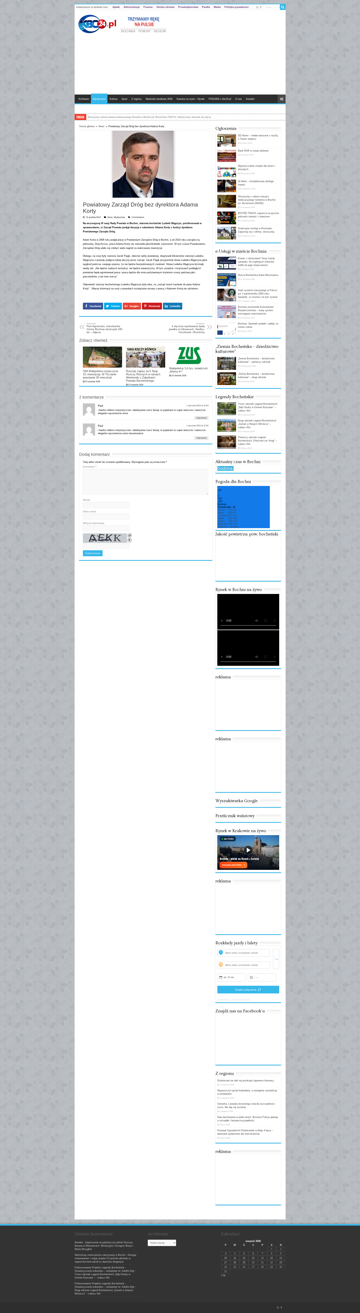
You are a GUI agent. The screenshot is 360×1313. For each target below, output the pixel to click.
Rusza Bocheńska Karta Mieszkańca (258, 275)
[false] (276, 959)
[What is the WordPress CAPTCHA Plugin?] (105, 538)
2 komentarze (138, 217)
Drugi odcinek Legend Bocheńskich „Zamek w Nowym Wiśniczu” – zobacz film (257, 424)
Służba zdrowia (165, 7)
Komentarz (89, 466)
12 (244, 1258)
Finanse (148, 7)
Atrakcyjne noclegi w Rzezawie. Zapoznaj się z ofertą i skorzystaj (121, 117)
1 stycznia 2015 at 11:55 (197, 425)
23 (280, 1262)
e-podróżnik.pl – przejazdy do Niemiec (233, 1000)
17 (225, 1262)
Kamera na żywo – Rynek (191, 99)
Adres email (89, 511)
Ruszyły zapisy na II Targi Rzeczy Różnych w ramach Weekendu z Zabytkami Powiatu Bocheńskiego (143, 375)
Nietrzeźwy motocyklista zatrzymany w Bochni (100, 1255)
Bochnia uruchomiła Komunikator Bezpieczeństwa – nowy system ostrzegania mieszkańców (256, 310)
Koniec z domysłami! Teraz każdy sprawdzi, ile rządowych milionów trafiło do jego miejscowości (256, 262)
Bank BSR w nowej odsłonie (253, 150)
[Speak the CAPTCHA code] (129, 540)
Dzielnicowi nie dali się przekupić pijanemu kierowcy (245, 1080)
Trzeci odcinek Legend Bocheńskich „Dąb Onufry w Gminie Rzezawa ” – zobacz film (257, 407)
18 (234, 1262)
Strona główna (86, 126)
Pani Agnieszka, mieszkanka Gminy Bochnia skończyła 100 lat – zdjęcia (104, 328)
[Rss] (257, 7)
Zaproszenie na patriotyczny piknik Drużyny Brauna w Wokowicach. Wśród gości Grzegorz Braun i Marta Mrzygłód (104, 1246)
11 (235, 1258)
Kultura (113, 99)
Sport (124, 99)
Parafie (206, 7)
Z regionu (136, 99)
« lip (223, 1275)
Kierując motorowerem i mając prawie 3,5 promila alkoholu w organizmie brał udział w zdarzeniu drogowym (105, 1258)
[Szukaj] (283, 7)
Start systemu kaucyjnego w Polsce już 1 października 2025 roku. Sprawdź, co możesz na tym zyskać (258, 293)
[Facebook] (261, 7)
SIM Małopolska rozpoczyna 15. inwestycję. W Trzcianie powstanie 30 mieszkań (100, 374)
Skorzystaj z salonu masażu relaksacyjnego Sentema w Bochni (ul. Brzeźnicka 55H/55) (256, 200)
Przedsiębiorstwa (188, 7)
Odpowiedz (201, 418)
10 (225, 1258)
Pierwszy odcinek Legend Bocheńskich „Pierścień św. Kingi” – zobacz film (257, 440)
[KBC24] (123, 23)
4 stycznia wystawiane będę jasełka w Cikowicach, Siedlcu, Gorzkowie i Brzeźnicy (187, 328)
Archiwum (83, 99)
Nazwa (86, 499)
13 (253, 1258)
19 (244, 1262)
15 (271, 1258)
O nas (238, 99)
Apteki (116, 7)
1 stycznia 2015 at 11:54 (197, 405)
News (101, 126)
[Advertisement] (180, 62)
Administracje (132, 7)
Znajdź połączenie (245, 989)
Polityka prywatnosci (236, 7)
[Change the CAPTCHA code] (129, 535)
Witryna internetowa (93, 523)
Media (217, 7)
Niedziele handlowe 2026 (159, 99)
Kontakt (250, 99)
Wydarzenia (99, 99)
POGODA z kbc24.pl (220, 99)
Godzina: (225, 468)
